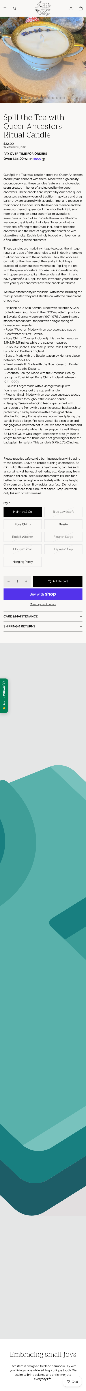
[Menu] (5, 8)
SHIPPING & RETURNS (19, 626)
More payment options (43, 604)
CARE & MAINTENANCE (21, 616)
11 (60, 98)
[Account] (71, 8)
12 (64, 98)
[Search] (14, 8)
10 (56, 98)
